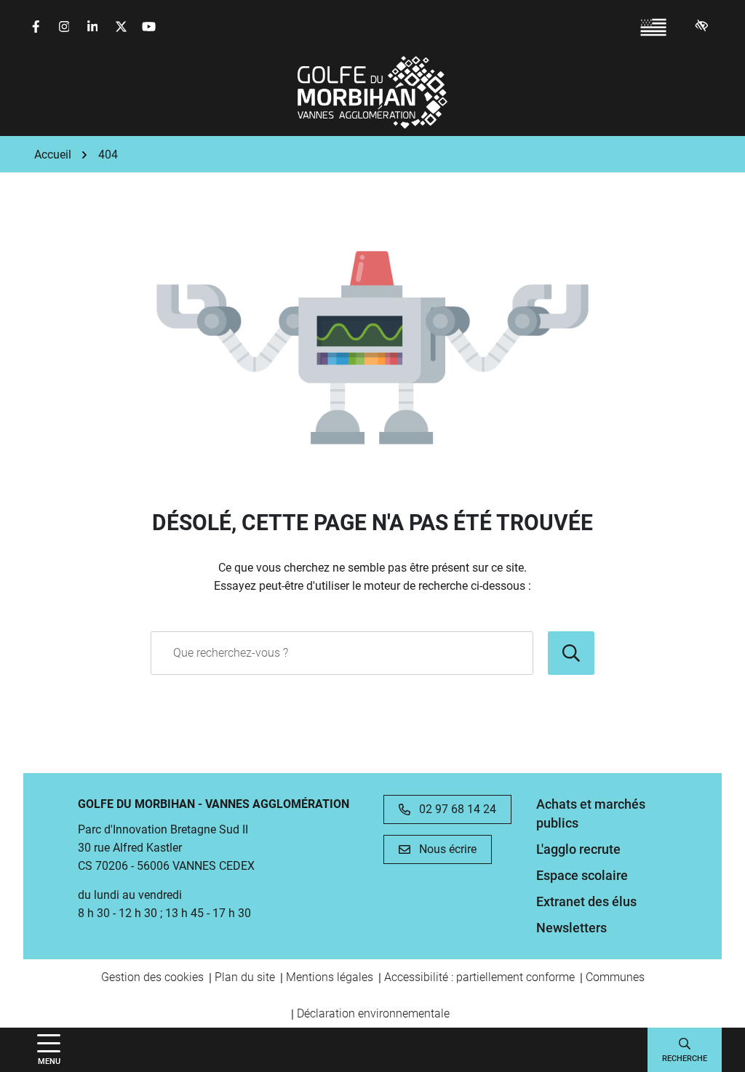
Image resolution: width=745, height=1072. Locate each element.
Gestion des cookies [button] (152, 977)
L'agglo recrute (578, 849)
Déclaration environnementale (373, 1013)
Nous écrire (448, 849)
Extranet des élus (586, 901)
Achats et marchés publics (590, 813)
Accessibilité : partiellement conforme (479, 977)
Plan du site (245, 977)
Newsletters (571, 927)
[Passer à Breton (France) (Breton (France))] (653, 27)
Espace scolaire (582, 875)
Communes (615, 977)
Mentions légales (329, 977)
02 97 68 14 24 (457, 809)
